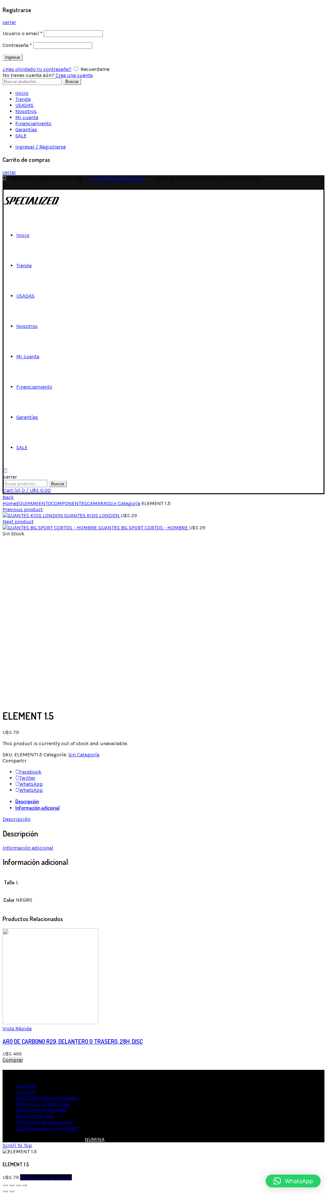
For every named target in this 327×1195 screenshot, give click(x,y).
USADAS (24, 105)
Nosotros (26, 111)
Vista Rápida (17, 1028)
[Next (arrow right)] (11, 1191)
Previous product (23, 509)
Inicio (21, 93)
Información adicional (37, 808)
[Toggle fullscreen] (17, 1185)
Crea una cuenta (74, 75)
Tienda (23, 99)
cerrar (9, 22)
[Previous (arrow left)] (5, 1191)
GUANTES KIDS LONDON (92, 515)
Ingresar (12, 57)
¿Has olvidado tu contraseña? (37, 69)
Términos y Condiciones (42, 1104)
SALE (21, 135)
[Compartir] (11, 1185)
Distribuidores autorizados (47, 1098)
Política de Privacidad (40, 1110)
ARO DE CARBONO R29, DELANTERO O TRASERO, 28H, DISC (73, 1041)
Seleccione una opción (46, 1177)
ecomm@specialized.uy (117, 178)
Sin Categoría (124, 503)
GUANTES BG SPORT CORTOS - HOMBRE (143, 528)
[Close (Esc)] (5, 1185)
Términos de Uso (34, 1116)
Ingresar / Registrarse (40, 147)
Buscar (72, 81)
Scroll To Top (17, 1145)
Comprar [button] (13, 1060)
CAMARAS (98, 503)
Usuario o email (22, 33)
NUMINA (94, 1139)
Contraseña (17, 45)
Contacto (25, 1092)
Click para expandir (25, 699)
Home (9, 503)
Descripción (27, 801)
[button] (293, 1181)
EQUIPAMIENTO (33, 503)
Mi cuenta (26, 117)
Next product (18, 521)
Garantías (26, 129)
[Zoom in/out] (24, 1185)
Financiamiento (33, 123)
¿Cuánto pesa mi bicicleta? (47, 1128)
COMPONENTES (69, 503)
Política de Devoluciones (43, 1122)
